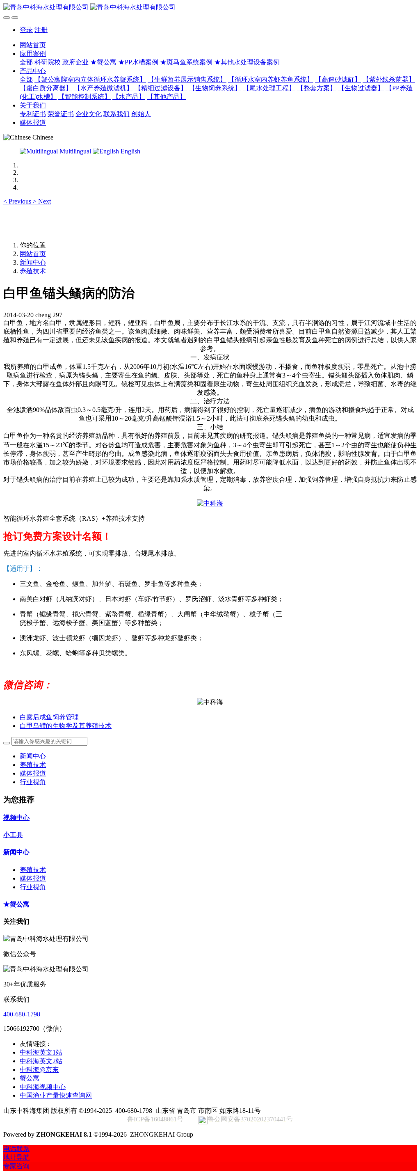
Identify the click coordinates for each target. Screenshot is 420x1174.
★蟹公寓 (16, 904)
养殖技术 (33, 271)
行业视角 (33, 781)
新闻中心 (33, 262)
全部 (26, 62)
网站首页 (33, 44)
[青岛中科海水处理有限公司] (210, 7)
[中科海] (210, 503)
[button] (18, 201)
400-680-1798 (21, 1014)
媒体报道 (33, 773)
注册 (41, 29)
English (129, 151)
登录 (26, 29)
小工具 (13, 834)
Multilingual (75, 151)
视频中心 (16, 817)
